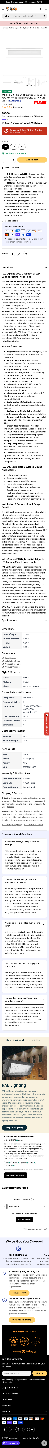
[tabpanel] (24, 1088)
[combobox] (24, 16)
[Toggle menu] (3, 8)
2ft (5, 146)
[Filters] (4, 1206)
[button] (3, 23)
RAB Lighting (15, 101)
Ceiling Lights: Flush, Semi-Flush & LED (23, 28)
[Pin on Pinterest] (26, 253)
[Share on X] (19, 253)
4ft (22, 146)
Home (4, 28)
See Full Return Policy (33, 824)
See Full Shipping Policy (12, 824)
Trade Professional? (23, 123)
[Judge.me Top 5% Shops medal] (35, 1341)
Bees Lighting (14, 1438)
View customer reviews (15, 1175)
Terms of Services (34, 1380)
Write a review (24, 1219)
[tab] (15, 1041)
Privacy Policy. (7, 1382)
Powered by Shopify (30, 1438)
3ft (13, 146)
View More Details (10, 221)
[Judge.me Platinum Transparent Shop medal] (13, 1341)
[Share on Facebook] (12, 253)
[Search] (44, 16)
